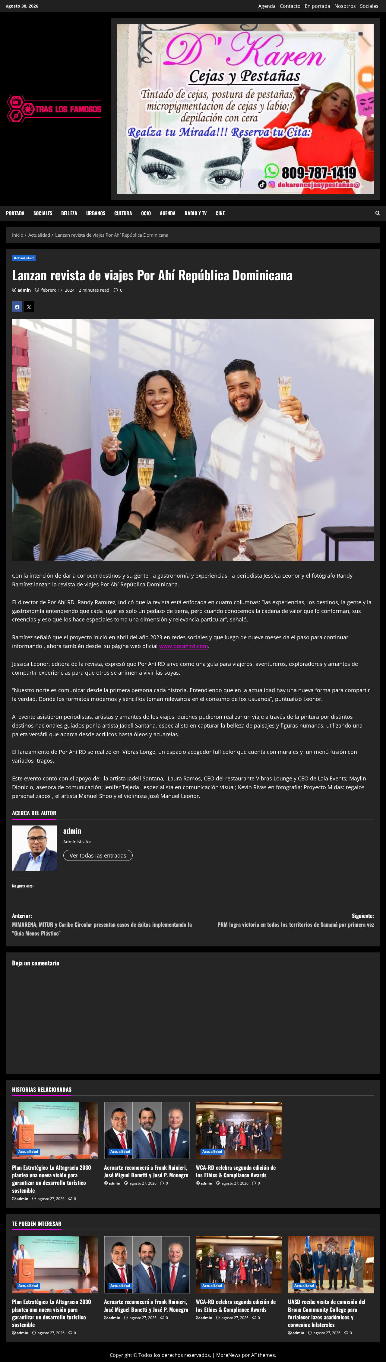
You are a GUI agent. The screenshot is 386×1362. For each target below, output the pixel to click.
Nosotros (345, 6)
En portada (317, 6)
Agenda (267, 6)
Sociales (369, 6)
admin (24, 290)
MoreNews (228, 1355)
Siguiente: (295, 920)
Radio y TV (196, 213)
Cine (220, 213)
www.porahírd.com (183, 646)
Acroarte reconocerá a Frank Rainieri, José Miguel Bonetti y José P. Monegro (146, 1171)
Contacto (290, 6)
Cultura (123, 213)
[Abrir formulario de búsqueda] (377, 213)
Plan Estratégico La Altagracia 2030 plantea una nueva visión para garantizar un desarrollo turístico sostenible (51, 1178)
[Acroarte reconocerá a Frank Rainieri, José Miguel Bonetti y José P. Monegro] (147, 1130)
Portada (15, 213)
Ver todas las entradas (98, 855)
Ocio (146, 213)
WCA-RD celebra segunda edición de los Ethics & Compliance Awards (236, 1171)
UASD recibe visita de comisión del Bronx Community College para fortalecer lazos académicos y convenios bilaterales (326, 1313)
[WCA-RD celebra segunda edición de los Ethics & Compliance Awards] (239, 1130)
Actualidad (24, 258)
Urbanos (95, 213)
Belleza (69, 213)
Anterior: (102, 924)
